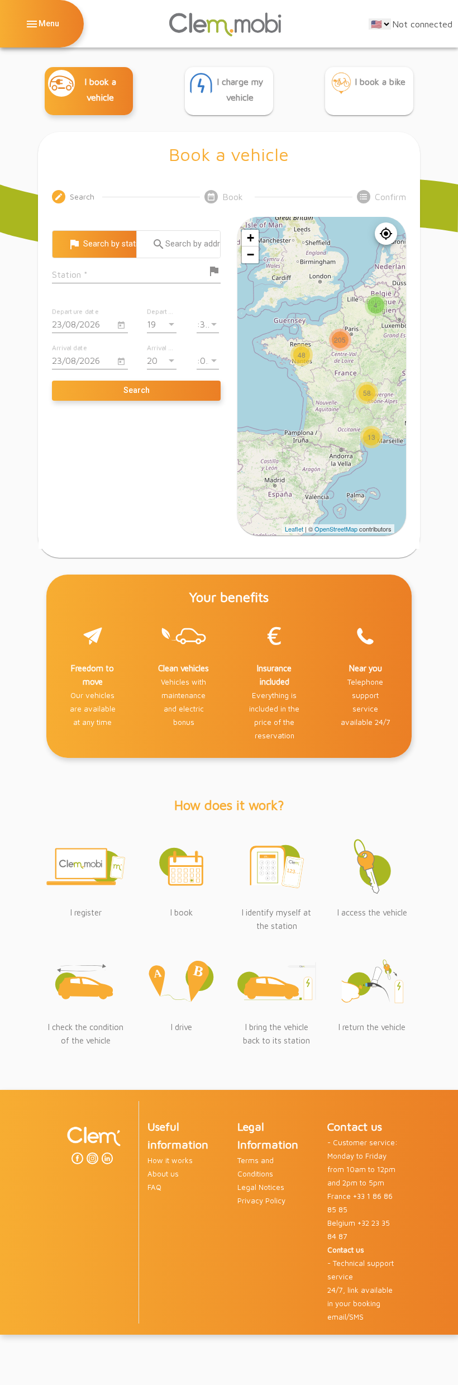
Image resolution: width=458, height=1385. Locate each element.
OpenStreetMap (335, 528)
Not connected (422, 24)
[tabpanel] (228, 376)
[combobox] (129, 274)
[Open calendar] (121, 325)
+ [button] (250, 238)
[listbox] (161, 324)
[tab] (75, 197)
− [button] (250, 255)
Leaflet (294, 528)
